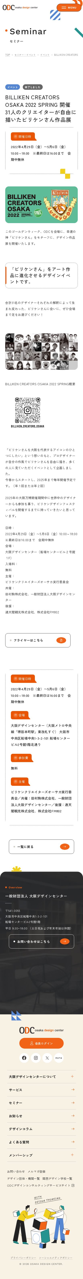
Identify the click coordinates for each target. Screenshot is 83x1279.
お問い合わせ (16, 1171)
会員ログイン (44, 1043)
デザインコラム (21, 1128)
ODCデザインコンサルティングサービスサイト (39, 1185)
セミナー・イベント (25, 54)
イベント (45, 54)
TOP (7, 54)
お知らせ (15, 1115)
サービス (15, 1089)
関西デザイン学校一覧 (57, 1178)
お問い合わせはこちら (33, 941)
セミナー (15, 1102)
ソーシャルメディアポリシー (55, 1257)
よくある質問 (19, 1142)
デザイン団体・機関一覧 (23, 1178)
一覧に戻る (25, 846)
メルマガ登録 (37, 1171)
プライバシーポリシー (23, 1257)
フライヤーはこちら (28, 640)
